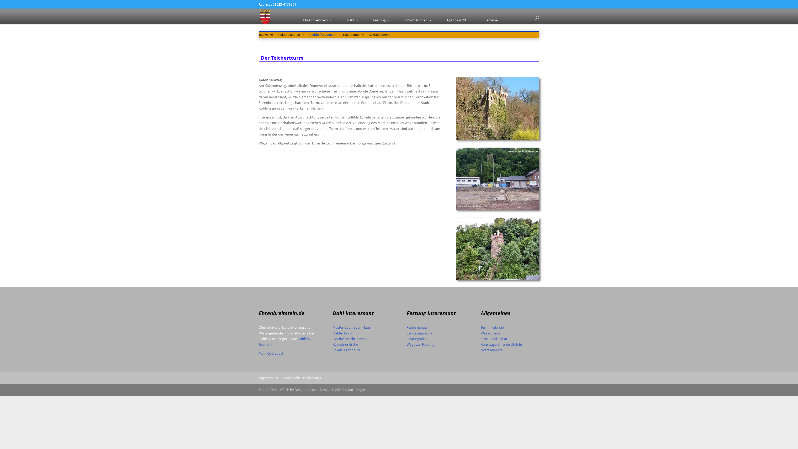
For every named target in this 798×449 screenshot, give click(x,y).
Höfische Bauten (288, 35)
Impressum (268, 377)
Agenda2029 (456, 20)
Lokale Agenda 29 (346, 350)
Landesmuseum (419, 333)
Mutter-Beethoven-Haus (352, 327)
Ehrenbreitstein (315, 20)
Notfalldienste (492, 350)
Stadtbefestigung (321, 35)
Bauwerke (266, 35)
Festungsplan (417, 339)
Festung (379, 20)
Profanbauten (351, 35)
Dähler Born (342, 333)
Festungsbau (417, 327)
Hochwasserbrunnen (349, 339)
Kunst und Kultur (494, 339)
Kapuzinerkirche (345, 344)
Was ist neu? (490, 333)
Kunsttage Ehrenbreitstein (501, 344)
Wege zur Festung (421, 344)
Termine (491, 20)
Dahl (350, 20)
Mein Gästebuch (271, 353)
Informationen (416, 20)
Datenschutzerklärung (302, 377)
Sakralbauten (378, 35)
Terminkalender (493, 327)
